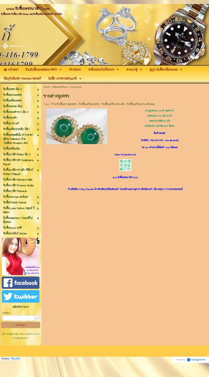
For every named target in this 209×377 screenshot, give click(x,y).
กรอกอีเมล (6, 313)
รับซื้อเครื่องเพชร (89, 104)
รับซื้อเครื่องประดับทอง (141, 104)
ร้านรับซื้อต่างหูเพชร (64, 104)
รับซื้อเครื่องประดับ (113, 104)
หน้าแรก (46, 87)
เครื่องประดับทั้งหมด (60, 87)
